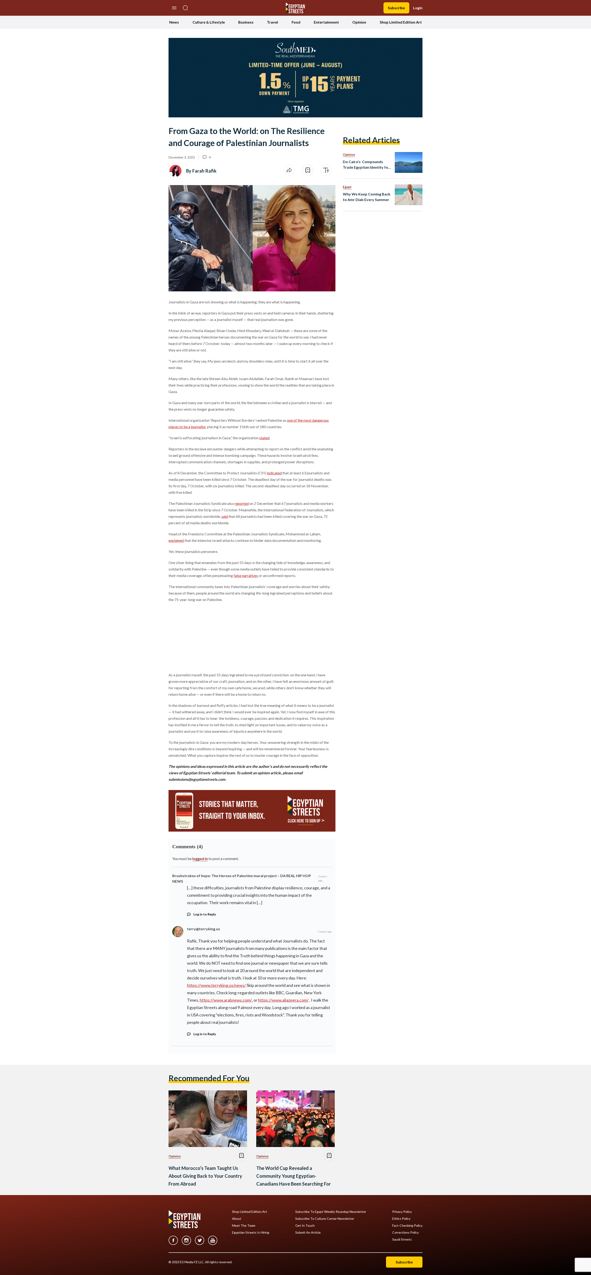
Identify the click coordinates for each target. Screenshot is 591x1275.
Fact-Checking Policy (407, 1225)
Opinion (359, 22)
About (236, 1218)
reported (242, 503)
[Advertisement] (203, 636)
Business (245, 22)
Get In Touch (305, 1225)
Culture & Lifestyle (209, 22)
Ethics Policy (401, 1218)
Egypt (347, 187)
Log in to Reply (204, 914)
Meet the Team (243, 1225)
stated (264, 438)
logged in (200, 858)
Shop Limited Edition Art (401, 22)
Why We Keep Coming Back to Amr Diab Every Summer (366, 197)
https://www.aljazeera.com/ (283, 1000)
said (224, 516)
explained (176, 540)
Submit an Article (308, 1232)
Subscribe (396, 8)
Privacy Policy (402, 1212)
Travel (272, 22)
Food (296, 22)
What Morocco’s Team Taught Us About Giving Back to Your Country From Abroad (205, 1176)
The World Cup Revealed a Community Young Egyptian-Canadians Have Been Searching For (293, 1176)
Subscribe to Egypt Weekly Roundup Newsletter (330, 1212)
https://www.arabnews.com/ (226, 1000)
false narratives (246, 575)
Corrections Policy (405, 1232)
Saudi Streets (402, 1239)
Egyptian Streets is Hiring (250, 1232)
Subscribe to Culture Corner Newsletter (324, 1218)
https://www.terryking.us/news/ (216, 985)
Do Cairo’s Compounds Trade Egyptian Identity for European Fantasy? (366, 164)
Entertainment (326, 22)
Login (417, 8)
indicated (274, 473)
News (174, 22)
